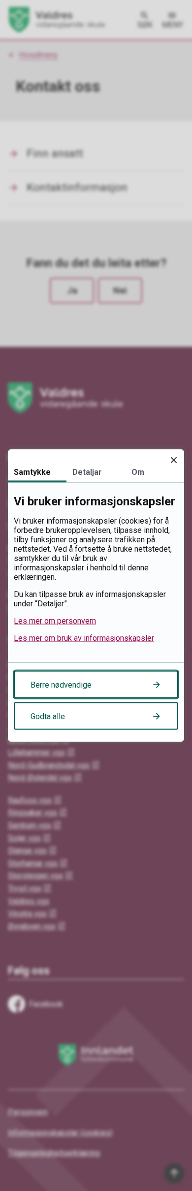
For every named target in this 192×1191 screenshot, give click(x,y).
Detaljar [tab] (87, 472)
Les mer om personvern (55, 621)
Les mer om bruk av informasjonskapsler (84, 638)
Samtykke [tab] (32, 472)
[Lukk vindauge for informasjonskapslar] (173, 460)
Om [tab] (137, 472)
